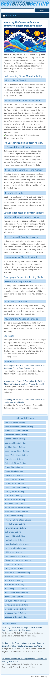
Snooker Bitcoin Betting (15, 576)
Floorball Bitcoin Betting (15, 524)
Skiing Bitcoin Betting (14, 568)
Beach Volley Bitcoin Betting (16, 455)
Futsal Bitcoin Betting (14, 515)
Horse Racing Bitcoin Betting (17, 544)
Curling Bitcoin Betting (14, 491)
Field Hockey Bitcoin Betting (16, 511)
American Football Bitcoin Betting (19, 426)
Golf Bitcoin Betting (13, 532)
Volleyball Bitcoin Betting (15, 601)
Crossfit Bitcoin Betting (14, 479)
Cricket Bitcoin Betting (14, 471)
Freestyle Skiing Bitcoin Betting (18, 520)
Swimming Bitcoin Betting (16, 588)
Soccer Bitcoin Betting (14, 580)
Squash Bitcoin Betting (14, 584)
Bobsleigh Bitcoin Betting (15, 463)
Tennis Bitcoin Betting (14, 597)
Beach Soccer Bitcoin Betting (17, 451)
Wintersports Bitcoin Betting (16, 605)
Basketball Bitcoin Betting (16, 443)
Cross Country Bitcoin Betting (17, 487)
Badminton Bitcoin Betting (16, 434)
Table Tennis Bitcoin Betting (16, 592)
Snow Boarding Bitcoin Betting (17, 572)
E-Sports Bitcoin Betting (15, 499)
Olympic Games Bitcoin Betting (18, 560)
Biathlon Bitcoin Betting (15, 447)
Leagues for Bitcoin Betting (16, 617)
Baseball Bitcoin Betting (15, 438)
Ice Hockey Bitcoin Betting (16, 548)
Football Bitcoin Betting (15, 503)
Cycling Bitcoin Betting (14, 483)
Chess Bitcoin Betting (14, 475)
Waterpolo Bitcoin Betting (15, 609)
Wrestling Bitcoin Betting (15, 613)
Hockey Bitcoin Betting (14, 540)
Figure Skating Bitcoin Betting (17, 507)
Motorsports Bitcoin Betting (16, 556)
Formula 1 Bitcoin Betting (15, 528)
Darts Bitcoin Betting (13, 495)
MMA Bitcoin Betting (13, 552)
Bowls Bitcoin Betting (14, 459)
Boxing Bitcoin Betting (14, 467)
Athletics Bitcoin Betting (15, 422)
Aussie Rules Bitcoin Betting (16, 430)
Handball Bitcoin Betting (15, 536)
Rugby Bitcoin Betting (14, 564)
